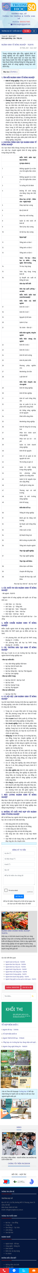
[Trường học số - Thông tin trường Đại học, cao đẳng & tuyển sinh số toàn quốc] (19, 7)
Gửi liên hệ (19, 896)
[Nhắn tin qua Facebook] (14, 1270)
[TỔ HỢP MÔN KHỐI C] (17, 1012)
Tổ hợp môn (9, 1267)
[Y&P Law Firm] (16, 1113)
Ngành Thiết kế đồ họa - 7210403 (13, 1038)
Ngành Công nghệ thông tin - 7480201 (15, 1046)
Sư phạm (8, 1253)
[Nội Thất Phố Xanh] (16, 1071)
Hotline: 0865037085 (12, 987)
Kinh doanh (9, 1249)
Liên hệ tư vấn (27, 987)
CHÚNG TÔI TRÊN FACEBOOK (19, 1163)
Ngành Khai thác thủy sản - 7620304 (16, 964)
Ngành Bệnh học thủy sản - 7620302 (16, 967)
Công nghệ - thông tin (13, 1246)
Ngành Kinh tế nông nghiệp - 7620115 (16, 974)
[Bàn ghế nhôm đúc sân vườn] (16, 1058)
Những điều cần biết (12, 1265)
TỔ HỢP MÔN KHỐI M (10, 1034)
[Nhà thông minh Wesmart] (16, 1103)
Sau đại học (9, 1232)
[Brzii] (16, 1082)
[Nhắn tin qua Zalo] (24, 1270)
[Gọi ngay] (4, 1270)
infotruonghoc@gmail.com (21, 24)
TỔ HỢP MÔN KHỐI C (10, 1024)
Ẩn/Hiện (13, 72)
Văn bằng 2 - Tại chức (13, 1227)
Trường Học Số (24, 1091)
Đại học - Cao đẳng (12, 1223)
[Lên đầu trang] (36, 1266)
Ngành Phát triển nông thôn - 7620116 (16, 972)
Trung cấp (9, 1225)
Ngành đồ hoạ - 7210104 (10, 1030)
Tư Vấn (26, 31)
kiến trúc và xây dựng (13, 1251)
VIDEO (19, 1127)
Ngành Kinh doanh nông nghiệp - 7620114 (17, 977)
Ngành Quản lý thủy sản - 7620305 (15, 962)
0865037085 (25, 22)
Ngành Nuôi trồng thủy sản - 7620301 (16, 969)
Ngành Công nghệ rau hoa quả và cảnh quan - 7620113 (21, 979)
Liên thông (9, 1230)
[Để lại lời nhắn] (34, 1270)
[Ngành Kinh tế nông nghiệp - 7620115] (15, 920)
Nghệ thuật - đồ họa (12, 1244)
